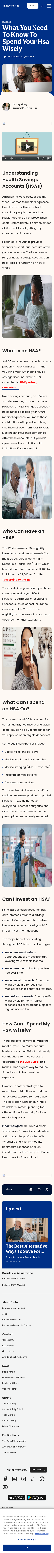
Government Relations (13, 1377)
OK (26, 1547)
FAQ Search (8, 1345)
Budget (6, 22)
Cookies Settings (27, 1539)
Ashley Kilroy (20, 104)
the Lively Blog (29, 1062)
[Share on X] (46, 1189)
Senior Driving (9, 1420)
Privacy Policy (7, 1507)
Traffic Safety (9, 1403)
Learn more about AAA (13, 1308)
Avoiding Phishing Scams (14, 1357)
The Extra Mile (10, 6)
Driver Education (10, 1426)
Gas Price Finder (10, 1388)
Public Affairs (8, 1371)
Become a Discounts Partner (16, 1325)
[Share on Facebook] (39, 1189)
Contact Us (8, 1339)
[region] (27, 1530)
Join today (36, 1469)
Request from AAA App (13, 1284)
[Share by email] (31, 1189)
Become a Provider (11, 1319)
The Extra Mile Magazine (14, 1441)
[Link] (5, 1479)
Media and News (10, 1383)
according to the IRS (16, 579)
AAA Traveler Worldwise (14, 1446)
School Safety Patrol (12, 1409)
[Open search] (42, 5)
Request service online (13, 1278)
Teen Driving (8, 1414)
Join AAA (33, 6)
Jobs (4, 1313)
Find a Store (8, 1351)
